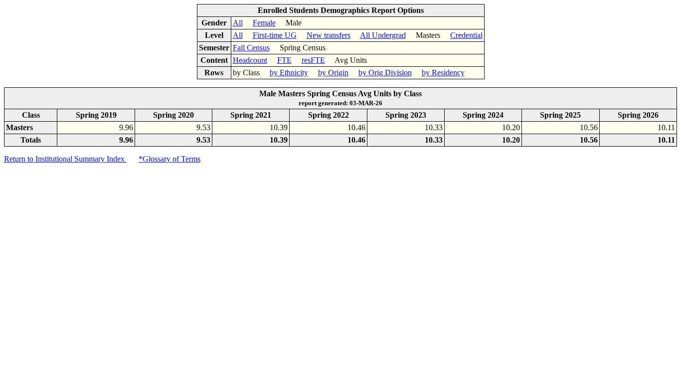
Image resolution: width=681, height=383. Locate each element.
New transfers (328, 35)
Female (264, 22)
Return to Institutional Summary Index (65, 159)
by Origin (333, 72)
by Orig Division (385, 72)
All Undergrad (383, 35)
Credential (466, 35)
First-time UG (275, 35)
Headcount (250, 60)
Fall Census (251, 47)
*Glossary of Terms (169, 159)
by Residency (443, 72)
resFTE (313, 60)
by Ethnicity (289, 72)
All (238, 22)
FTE (284, 60)
